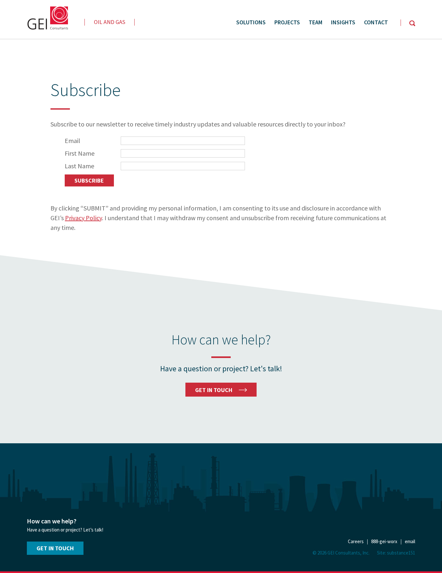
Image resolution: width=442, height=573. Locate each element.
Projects (287, 22)
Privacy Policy (83, 218)
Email (72, 141)
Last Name (79, 166)
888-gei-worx (384, 541)
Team (315, 22)
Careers (356, 541)
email (410, 541)
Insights (343, 22)
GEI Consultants (47, 18)
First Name (79, 153)
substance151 (401, 553)
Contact (376, 22)
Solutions (251, 22)
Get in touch (55, 548)
